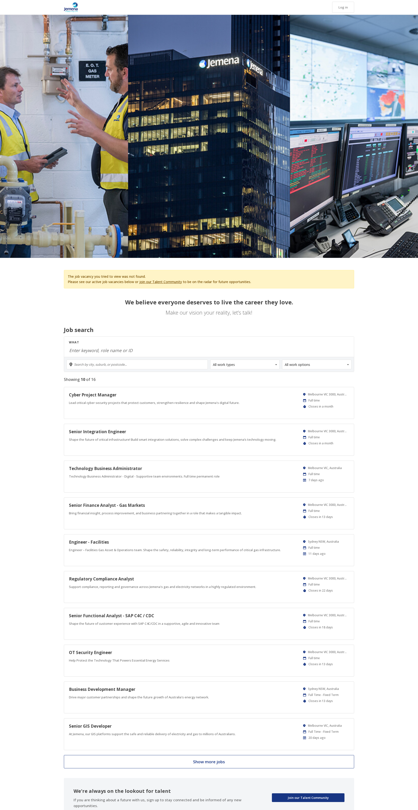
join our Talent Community (160, 281)
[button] (343, 7)
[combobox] (137, 364)
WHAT (74, 342)
